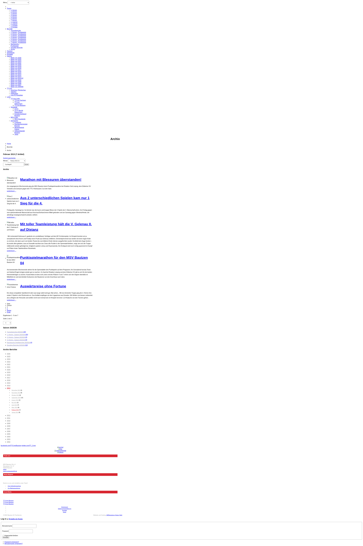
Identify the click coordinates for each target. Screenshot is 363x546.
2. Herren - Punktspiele (18, 34)
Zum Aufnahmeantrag (14, 486)
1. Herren (14, 10)
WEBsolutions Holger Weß (114, 515)
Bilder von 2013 (16, 76)
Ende (8, 312)
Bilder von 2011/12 (17, 78)
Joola (16, 134)
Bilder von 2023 (16, 61)
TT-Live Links (15, 98)
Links (8, 97)
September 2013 (16, 397)
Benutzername (7, 526)
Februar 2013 (15, 410)
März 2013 (14, 407)
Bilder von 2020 (16, 64)
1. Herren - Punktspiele (18, 32)
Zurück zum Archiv (9, 158)
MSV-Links (14, 117)
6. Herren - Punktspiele (18, 41)
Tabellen (13, 92)
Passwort (5, 531)
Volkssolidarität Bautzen (19, 131)
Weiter (9, 310)
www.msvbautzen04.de (10, 471)
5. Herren (14, 17)
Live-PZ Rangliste (17, 95)
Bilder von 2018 (16, 68)
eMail (4, 469)
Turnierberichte (16, 30)
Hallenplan (14, 93)
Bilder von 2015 (16, 73)
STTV (16, 109)
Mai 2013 (14, 402)
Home (9, 143)
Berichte (9, 29)
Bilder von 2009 (16, 81)
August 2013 (15, 400)
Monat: (5, 161)
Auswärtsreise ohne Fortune (43, 286)
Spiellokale (10, 52)
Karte (64, 512)
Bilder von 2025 (16, 59)
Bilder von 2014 (16, 75)
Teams (9, 8)
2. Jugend (14, 24)
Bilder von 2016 (16, 71)
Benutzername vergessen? (14, 543)
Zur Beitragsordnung (14, 488)
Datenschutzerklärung (64, 508)
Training (9, 51)
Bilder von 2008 (16, 83)
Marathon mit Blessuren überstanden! (50, 179)
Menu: (5, 2)
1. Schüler (14, 25)
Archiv (13, 49)
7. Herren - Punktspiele (18, 42)
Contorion (17, 122)
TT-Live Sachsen (20, 100)
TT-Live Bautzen (20, 105)
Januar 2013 (15, 412)
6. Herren (14, 18)
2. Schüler (14, 27)
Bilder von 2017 (16, 70)
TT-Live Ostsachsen (18, 103)
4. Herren (14, 15)
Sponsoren (14, 121)
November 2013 (16, 392)
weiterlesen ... (11, 191)
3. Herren (14, 13)
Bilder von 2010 (16, 80)
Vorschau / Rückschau (18, 90)
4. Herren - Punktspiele (18, 37)
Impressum (64, 507)
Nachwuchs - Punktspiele (15, 45)
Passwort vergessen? (12, 542)
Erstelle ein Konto (16, 519)
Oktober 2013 (15, 395)
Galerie (9, 56)
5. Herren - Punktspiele (18, 39)
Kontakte (10, 54)
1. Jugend (14, 22)
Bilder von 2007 (16, 85)
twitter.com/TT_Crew (29, 445)
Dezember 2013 (16, 390)
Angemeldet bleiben (11, 535)
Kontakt (64, 510)
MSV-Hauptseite (19, 119)
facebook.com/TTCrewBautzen (11, 445)
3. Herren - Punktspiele (18, 35)
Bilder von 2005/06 (17, 87)
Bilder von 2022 (16, 63)
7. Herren (14, 20)
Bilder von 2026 (16, 58)
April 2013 (14, 405)
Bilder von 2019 (16, 66)
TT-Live (9, 88)
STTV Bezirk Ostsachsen (18, 111)
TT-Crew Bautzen (8, 500)
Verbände (14, 107)
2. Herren (14, 12)
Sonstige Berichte (17, 47)
